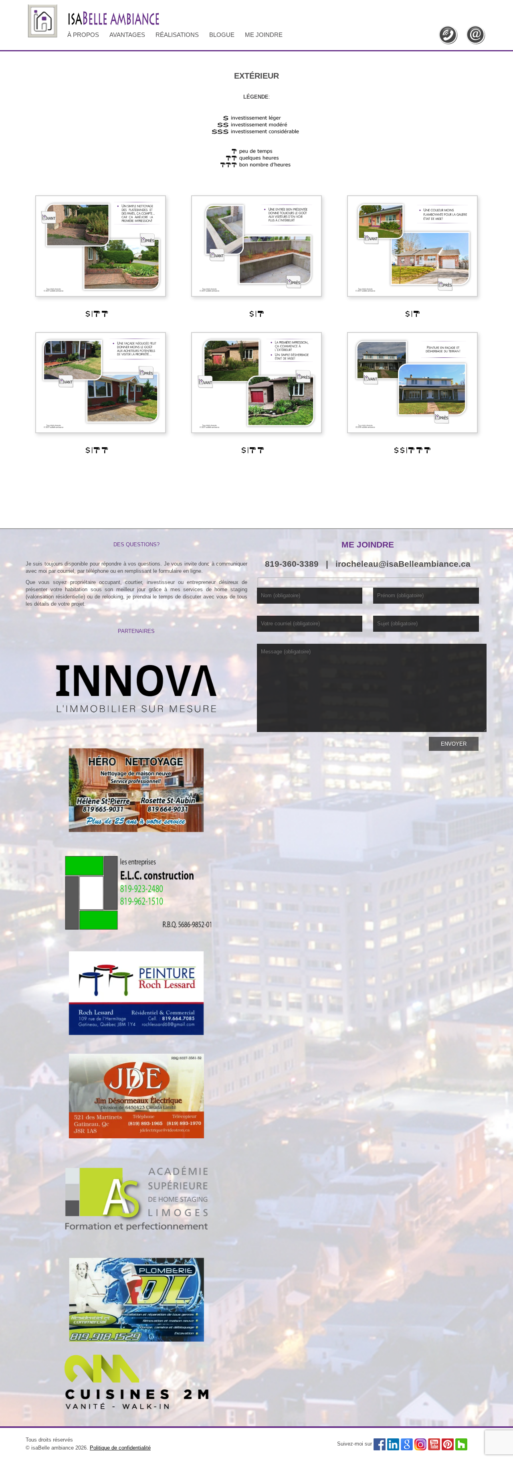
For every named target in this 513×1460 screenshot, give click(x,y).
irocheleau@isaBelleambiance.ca (403, 563)
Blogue (221, 34)
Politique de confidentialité (120, 1448)
